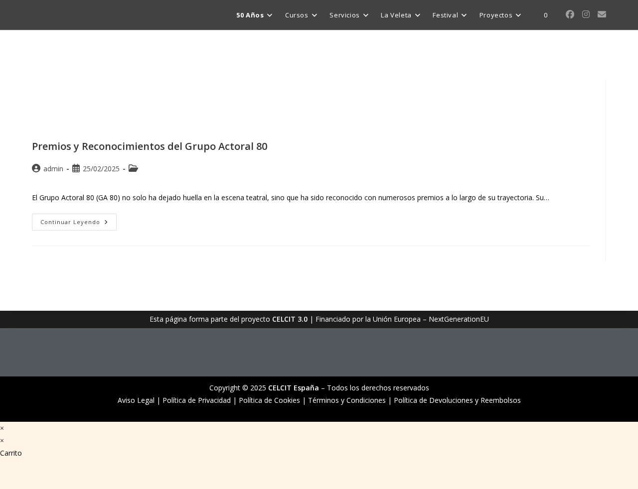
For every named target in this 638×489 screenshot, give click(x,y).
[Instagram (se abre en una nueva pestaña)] (586, 14)
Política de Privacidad (196, 400)
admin (53, 168)
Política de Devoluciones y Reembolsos (457, 400)
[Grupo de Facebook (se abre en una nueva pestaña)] (570, 14)
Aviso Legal (136, 400)
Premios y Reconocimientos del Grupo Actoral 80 (149, 146)
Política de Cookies (269, 400)
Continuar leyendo (78, 220)
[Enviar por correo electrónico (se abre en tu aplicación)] (602, 14)
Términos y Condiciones (347, 400)
